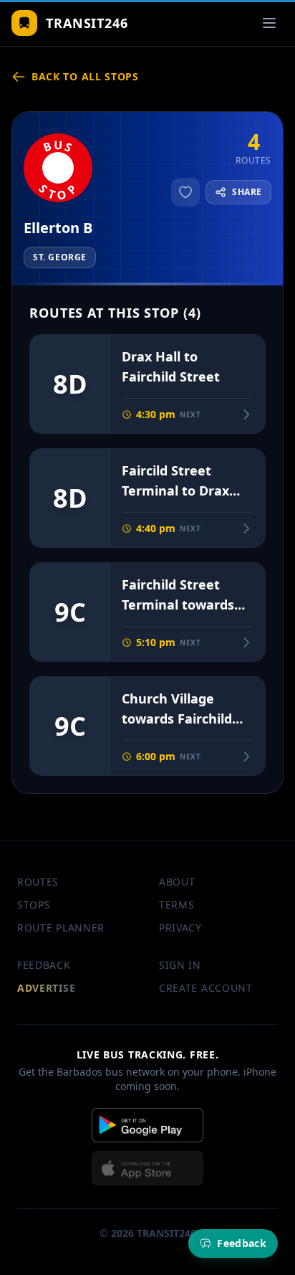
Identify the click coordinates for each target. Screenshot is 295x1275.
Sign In (180, 965)
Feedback (44, 965)
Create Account (206, 988)
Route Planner (61, 927)
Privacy (180, 927)
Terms (177, 904)
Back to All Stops (85, 76)
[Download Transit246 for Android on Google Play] (147, 1125)
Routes (38, 881)
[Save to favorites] (185, 192)
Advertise (46, 988)
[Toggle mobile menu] (269, 23)
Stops (34, 904)
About (177, 881)
